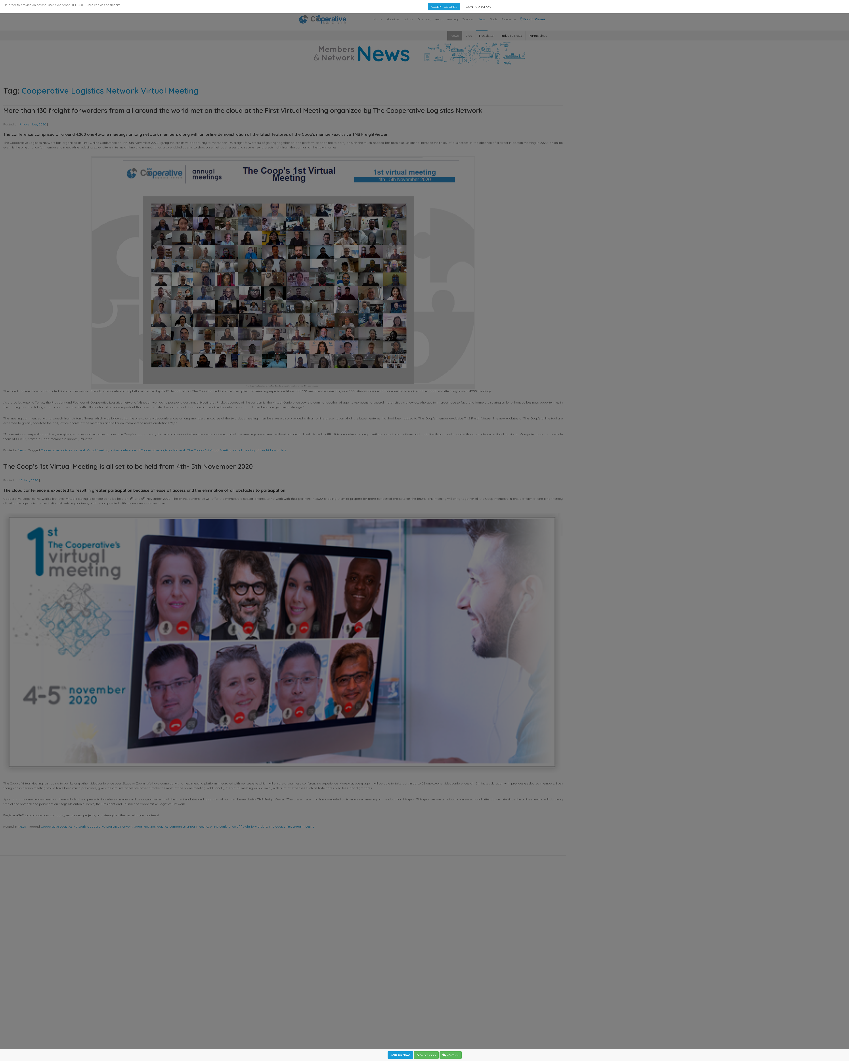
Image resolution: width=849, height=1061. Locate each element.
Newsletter (487, 36)
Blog (469, 36)
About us (392, 19)
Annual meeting (446, 19)
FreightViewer (533, 19)
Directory (424, 19)
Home (377, 19)
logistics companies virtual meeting (182, 826)
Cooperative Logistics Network (63, 826)
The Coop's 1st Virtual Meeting (209, 450)
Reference (508, 19)
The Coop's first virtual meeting (291, 826)
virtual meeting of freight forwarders (259, 450)
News (482, 19)
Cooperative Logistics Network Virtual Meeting (74, 450)
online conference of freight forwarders (238, 826)
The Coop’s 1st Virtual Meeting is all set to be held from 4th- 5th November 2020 (128, 466)
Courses (468, 19)
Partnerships (538, 36)
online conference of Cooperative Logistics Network (148, 450)
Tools (493, 19)
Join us (408, 19)
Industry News (511, 36)
